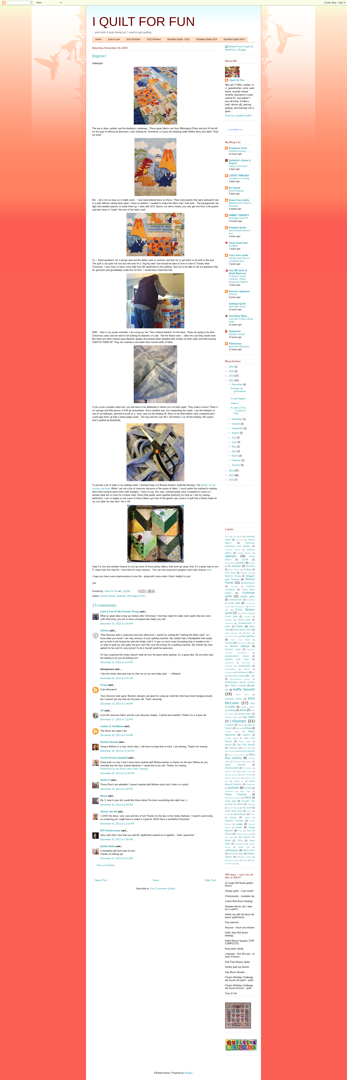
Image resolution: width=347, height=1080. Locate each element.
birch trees (230, 573)
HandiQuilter (244, 666)
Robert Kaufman (236, 794)
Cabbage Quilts (237, 303)
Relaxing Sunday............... (241, 151)
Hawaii (246, 669)
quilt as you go (231, 775)
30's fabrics (237, 537)
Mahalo (241, 725)
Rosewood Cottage (233, 798)
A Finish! (233, 294)
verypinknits (240, 844)
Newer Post (101, 880)
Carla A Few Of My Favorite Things (119, 611)
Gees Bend (242, 643)
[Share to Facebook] (150, 591)
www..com (235, 129)
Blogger (188, 1073)
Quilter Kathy (107, 846)
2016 (232, 366)
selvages (251, 804)
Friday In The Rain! (238, 166)
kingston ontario (248, 707)
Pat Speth (247, 768)
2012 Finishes (154, 39)
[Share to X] (146, 591)
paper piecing (235, 764)
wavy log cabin (235, 853)
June (234, 442)
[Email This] (139, 591)
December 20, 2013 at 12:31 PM (117, 823)
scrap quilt (230, 801)
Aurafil (245, 559)
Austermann (230, 563)
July (234, 437)
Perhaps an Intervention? (238, 391)
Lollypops (238, 721)
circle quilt (234, 603)
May (234, 446)
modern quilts (232, 732)
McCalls (239, 728)
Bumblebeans (248, 583)
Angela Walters (244, 553)
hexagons (229, 672)
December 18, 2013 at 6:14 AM (116, 735)
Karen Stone (242, 694)
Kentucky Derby (233, 699)
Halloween (229, 663)
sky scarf (247, 807)
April (234, 451)
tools (240, 831)
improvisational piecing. (240, 679)
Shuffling (233, 246)
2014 (232, 375)
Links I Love (114, 39)
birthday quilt (246, 573)
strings (233, 817)
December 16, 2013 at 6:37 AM (116, 678)
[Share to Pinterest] (153, 591)
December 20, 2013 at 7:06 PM (116, 839)
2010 (232, 479)
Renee (103, 796)
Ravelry (248, 788)
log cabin (249, 716)
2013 (232, 380)
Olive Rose (229, 751)
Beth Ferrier (234, 570)
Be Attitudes (234, 566)
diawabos (229, 623)
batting (252, 563)
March (235, 455)
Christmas (251, 600)
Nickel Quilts (245, 741)
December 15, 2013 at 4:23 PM (116, 662)
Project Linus (246, 771)
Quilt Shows (247, 775)
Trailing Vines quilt (244, 834)
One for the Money (236, 755)
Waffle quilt (244, 847)
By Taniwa (234, 187)
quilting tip (239, 781)
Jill (102, 710)
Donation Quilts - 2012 (179, 39)
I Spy (252, 676)
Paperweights (232, 768)
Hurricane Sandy (236, 676)
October (236, 423)
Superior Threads (234, 820)
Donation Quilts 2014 (234, 39)
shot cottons (233, 808)
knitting (231, 710)
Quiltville (121, 596)
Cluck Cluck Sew (238, 243)
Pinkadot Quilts (237, 227)
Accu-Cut (239, 540)
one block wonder (246, 751)
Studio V (105, 780)
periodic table (231, 771)
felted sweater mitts (233, 633)
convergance (239, 606)
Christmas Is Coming (239, 178)
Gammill (229, 643)
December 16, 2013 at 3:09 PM (116, 703)
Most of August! (236, 191)
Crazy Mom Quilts (244, 613)
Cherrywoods (235, 599)
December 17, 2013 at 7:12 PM (116, 719)
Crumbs (247, 617)
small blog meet (233, 811)
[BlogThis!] (143, 591)
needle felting (231, 738)
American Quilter (232, 550)
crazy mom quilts (238, 255)
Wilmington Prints (136, 596)
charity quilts (247, 596)
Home (98, 39)
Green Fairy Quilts (239, 200)
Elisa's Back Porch (242, 629)
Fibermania (235, 343)
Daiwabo (228, 620)
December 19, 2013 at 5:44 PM (116, 789)
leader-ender (244, 713)
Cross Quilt (231, 616)
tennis (239, 827)
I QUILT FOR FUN (143, 21)
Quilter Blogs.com (232, 778)
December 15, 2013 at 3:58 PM (116, 623)
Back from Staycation (239, 346)
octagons (233, 748)
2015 (232, 371)
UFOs (240, 840)
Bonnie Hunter (107, 596)
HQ (253, 672)
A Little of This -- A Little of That (238, 410)
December (237, 384)
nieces (228, 744)
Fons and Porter (232, 636)
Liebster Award (231, 717)
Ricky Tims (245, 791)
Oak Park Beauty (246, 744)
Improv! (235, 403)
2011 (232, 475)
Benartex (250, 566)
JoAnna (104, 630)
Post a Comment (105, 865)
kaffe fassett (244, 689)
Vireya (103, 685)
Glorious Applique (239, 291)
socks (227, 814)
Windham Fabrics (232, 860)
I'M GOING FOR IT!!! (238, 218)
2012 (232, 470)
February (237, 460)
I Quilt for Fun (236, 80)
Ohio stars (247, 748)
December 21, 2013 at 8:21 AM (116, 858)
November (237, 419)
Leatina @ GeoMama (112, 726)
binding (247, 569)
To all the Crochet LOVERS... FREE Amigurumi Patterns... (239, 279)
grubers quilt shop (237, 659)
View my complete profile (238, 115)
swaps (239, 824)
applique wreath (237, 334)
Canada (234, 586)
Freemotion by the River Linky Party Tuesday (124, 768)
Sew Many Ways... (239, 316)
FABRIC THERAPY (239, 215)
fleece (249, 633)
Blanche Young (233, 576)
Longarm (229, 725)
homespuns (242, 672)
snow (249, 811)
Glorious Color (233, 649)
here (209, 569)
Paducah (237, 762)
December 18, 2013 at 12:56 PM (117, 773)
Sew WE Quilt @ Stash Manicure (238, 272)
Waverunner (249, 850)
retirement (229, 791)
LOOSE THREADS (239, 175)
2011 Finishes (133, 39)
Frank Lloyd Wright (240, 640)
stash (252, 814)
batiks (242, 562)
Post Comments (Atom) (162, 888)
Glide (252, 643)
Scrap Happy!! (238, 398)
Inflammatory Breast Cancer (240, 682)
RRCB (248, 797)
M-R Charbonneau (110, 830)
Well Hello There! (237, 306)
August (236, 432)
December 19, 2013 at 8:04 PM (116, 804)
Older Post (210, 880)
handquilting (230, 669)
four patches (248, 636)
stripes (247, 818)
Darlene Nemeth (109, 742)
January (236, 465)
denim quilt (244, 620)
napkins (246, 735)
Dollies (239, 626)
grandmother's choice (237, 656)
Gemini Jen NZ (108, 811)
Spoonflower (240, 814)
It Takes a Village (237, 685)
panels (249, 762)
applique (230, 556)
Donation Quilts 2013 (206, 39)
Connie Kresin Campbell (114, 757)
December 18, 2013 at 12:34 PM (117, 751)
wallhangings (231, 850)
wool (245, 860)
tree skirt (229, 837)
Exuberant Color (238, 148)
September (238, 428)
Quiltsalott (234, 331)
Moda (248, 728)
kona (243, 710)
